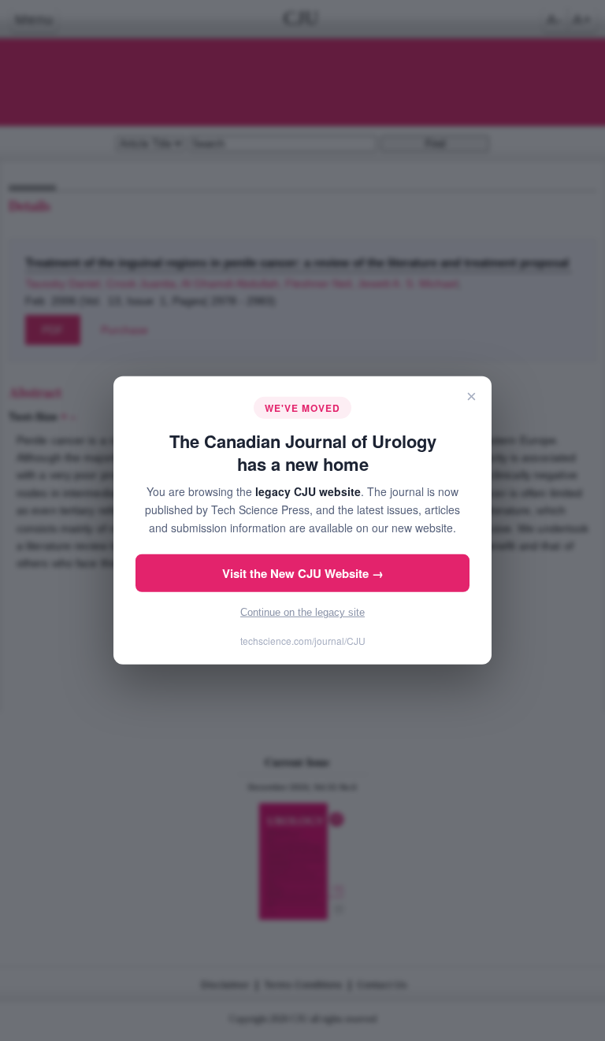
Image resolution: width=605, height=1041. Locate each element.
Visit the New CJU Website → (303, 573)
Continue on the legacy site (302, 612)
